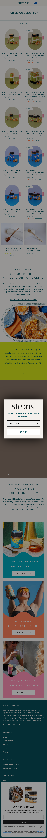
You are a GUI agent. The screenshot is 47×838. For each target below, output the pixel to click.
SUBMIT (23, 432)
